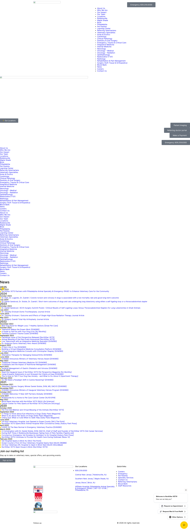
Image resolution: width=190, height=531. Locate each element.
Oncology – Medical (105, 51)
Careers (100, 69)
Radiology (101, 59)
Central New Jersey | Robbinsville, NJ (91, 475)
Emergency (122, 474)
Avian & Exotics (103, 34)
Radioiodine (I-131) (105, 57)
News (99, 67)
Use (105, 525)
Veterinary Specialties (106, 32)
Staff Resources (124, 486)
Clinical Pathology (104, 38)
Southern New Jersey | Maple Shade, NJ (92, 478)
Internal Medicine (104, 46)
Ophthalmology (103, 55)
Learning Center (104, 28)
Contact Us (102, 71)
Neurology (101, 49)
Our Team (101, 14)
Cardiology (101, 36)
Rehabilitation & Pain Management (111, 61)
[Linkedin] (48, 527)
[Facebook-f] (36, 527)
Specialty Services (125, 478)
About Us (101, 8)
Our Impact (101, 12)
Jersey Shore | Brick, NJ (85, 482)
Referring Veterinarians (106, 30)
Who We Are (102, 10)
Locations (101, 16)
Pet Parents (102, 26)
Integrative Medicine (105, 45)
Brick (99, 22)
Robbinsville (102, 18)
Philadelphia (102, 24)
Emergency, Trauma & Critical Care (111, 43)
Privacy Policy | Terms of (93, 525)
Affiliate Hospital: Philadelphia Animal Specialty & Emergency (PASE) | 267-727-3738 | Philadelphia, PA (95, 488)
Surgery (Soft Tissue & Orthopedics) (112, 63)
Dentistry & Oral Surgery (107, 40)
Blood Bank (102, 65)
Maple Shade (102, 20)
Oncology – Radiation (106, 53)
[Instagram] (42, 527)
